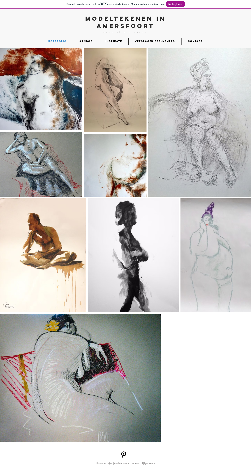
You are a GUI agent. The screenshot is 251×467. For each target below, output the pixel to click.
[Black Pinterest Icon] (124, 454)
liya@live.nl (149, 463)
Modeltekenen (119, 18)
